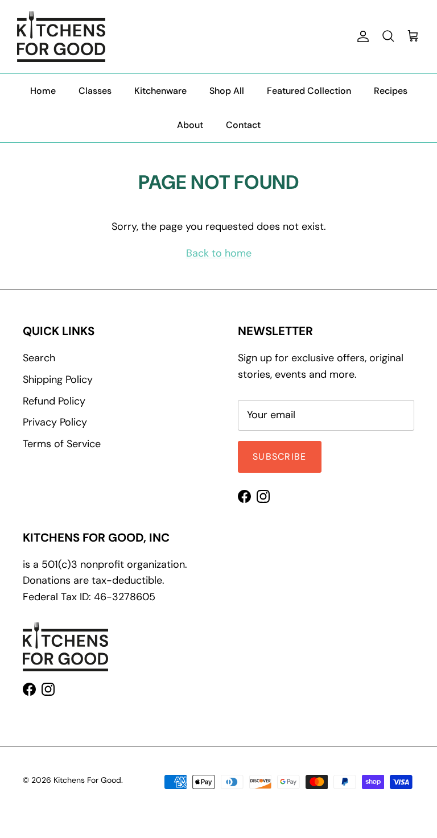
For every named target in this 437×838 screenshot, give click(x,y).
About (190, 125)
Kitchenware (160, 91)
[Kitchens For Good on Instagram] (263, 496)
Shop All (226, 91)
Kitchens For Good (87, 780)
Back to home (219, 253)
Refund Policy (54, 401)
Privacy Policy (55, 422)
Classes (95, 91)
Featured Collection (309, 91)
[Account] (361, 36)
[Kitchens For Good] (61, 36)
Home (43, 91)
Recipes (390, 91)
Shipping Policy (58, 379)
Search (39, 358)
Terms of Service (62, 444)
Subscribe (280, 457)
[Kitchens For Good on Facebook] (244, 496)
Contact (243, 125)
